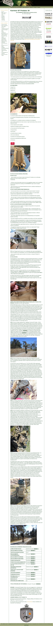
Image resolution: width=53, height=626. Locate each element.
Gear (2, 14)
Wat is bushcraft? (26, 7)
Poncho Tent (4, 49)
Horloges (3, 15)
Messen (3, 11)
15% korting (48, 24)
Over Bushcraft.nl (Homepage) (16, 7)
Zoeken (38, 7)
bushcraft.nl (26, 625)
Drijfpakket (3, 42)
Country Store (29, 601)
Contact (35, 7)
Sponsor (31, 7)
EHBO (3, 46)
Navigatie (3, 47)
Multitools (3, 16)
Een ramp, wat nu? (5, 45)
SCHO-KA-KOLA (4, 24)
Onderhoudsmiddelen (5, 48)
